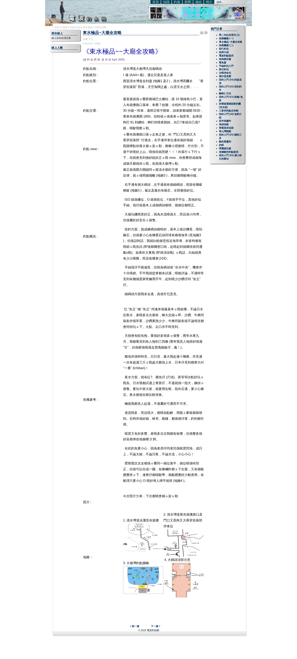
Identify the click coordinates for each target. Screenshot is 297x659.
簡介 (209, 2)
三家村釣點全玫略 (228, 110)
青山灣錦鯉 (225, 131)
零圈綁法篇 (225, 148)
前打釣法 (224, 48)
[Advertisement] (148, 650)
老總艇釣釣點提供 (228, 151)
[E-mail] (205, 31)
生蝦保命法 (225, 72)
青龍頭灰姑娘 (226, 127)
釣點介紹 (75, 27)
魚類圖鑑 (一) (226, 38)
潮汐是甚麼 (225, 76)
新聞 (187, 2)
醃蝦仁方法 (225, 93)
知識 (166, 2)
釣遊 (177, 2)
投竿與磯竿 (225, 121)
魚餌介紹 (224, 52)
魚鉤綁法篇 (225, 59)
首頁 (155, 2)
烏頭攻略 (224, 124)
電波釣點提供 (226, 55)
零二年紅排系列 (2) (229, 35)
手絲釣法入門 (226, 66)
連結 (198, 2)
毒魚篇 (222, 62)
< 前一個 (134, 626)
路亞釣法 (224, 69)
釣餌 (221, 145)
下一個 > (155, 626)
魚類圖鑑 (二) (226, 45)
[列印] (201, 31)
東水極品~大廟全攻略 (230, 41)
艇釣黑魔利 (225, 141)
